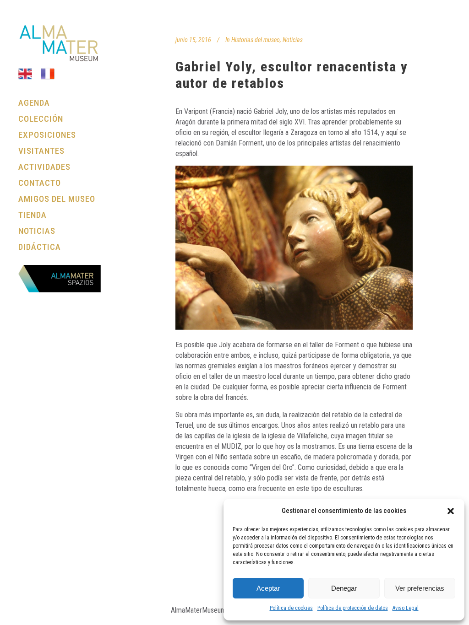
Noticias (293, 39)
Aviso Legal (406, 608)
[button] (450, 511)
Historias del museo (255, 39)
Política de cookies (291, 608)
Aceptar (268, 588)
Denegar (344, 588)
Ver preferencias (419, 588)
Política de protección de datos (352, 608)
